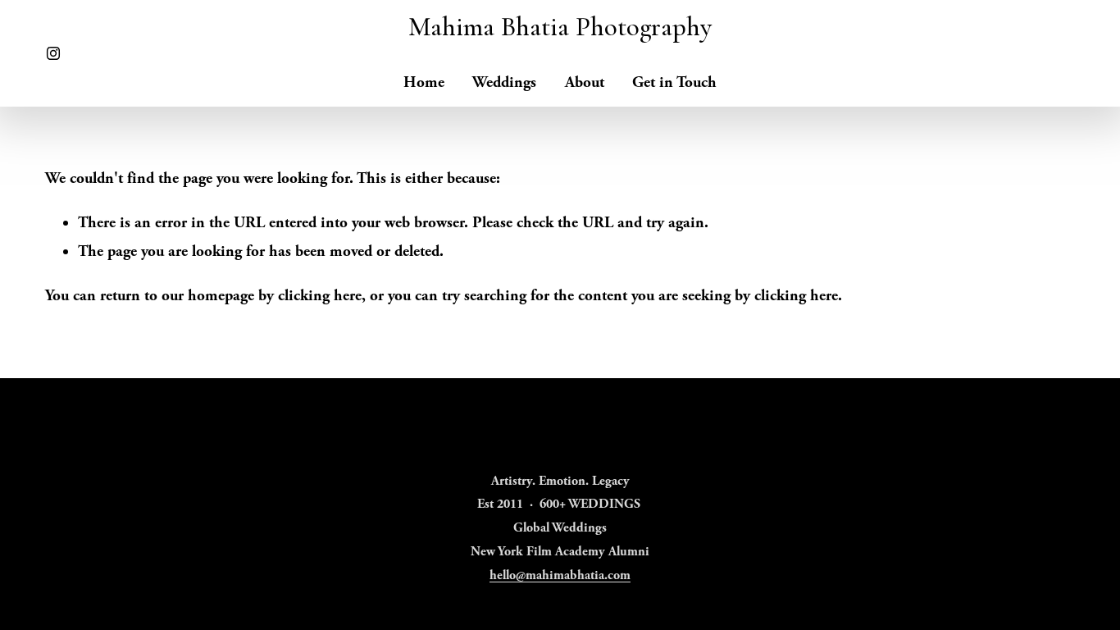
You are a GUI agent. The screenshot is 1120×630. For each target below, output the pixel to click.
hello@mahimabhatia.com (560, 575)
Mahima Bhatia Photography (560, 27)
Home (423, 82)
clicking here (320, 295)
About (584, 82)
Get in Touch (674, 82)
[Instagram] (53, 53)
